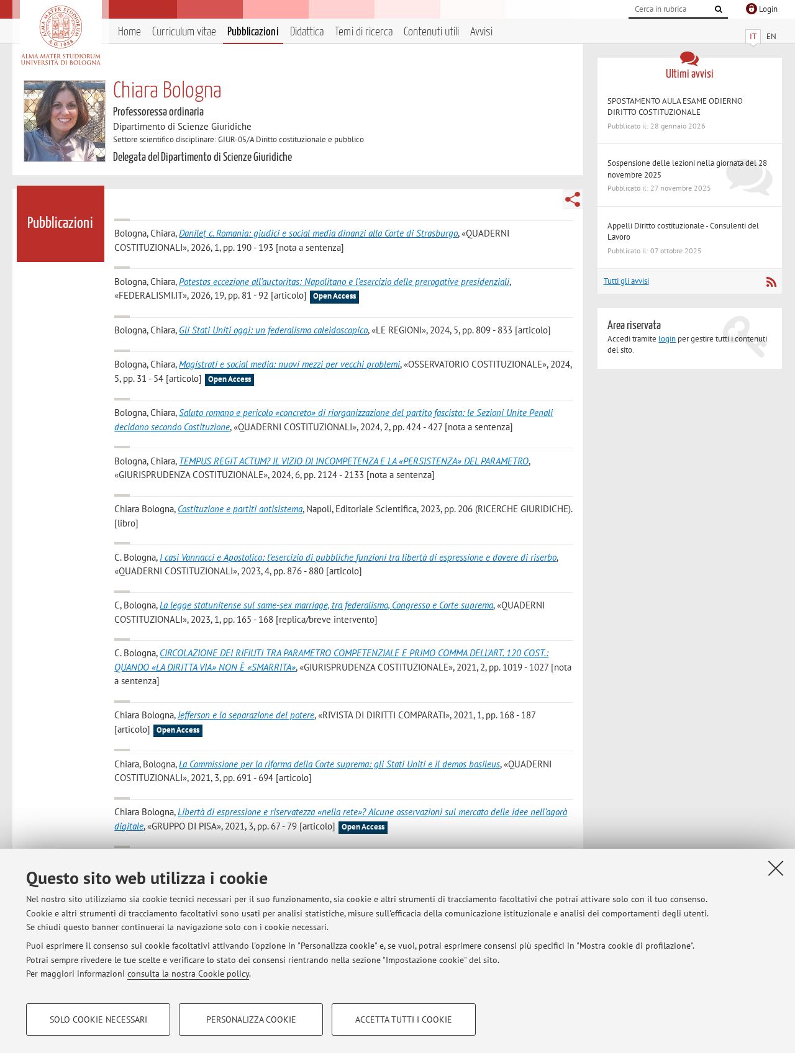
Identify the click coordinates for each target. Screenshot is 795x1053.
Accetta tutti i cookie (403, 1019)
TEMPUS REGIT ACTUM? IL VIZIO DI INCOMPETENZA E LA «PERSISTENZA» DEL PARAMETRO (354, 461)
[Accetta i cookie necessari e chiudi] (776, 868)
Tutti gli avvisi (626, 281)
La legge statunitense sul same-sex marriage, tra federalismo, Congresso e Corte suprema (326, 605)
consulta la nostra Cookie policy (188, 973)
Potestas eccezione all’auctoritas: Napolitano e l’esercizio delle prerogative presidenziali (344, 281)
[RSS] (771, 282)
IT (753, 36)
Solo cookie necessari (98, 1019)
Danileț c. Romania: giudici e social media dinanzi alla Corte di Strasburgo (318, 233)
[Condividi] (573, 199)
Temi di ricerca (364, 32)
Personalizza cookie (251, 1019)
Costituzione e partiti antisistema (240, 509)
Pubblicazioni (253, 32)
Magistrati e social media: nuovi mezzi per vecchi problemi (289, 364)
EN (771, 36)
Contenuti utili (431, 32)
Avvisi (481, 32)
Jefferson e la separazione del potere (246, 715)
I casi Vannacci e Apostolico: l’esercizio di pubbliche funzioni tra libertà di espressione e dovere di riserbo (358, 557)
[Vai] (718, 9)
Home (129, 32)
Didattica (307, 32)
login (667, 338)
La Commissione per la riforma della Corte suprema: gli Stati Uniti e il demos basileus (339, 764)
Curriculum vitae (184, 32)
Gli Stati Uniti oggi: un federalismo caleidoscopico (273, 330)
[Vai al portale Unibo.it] (60, 35)
